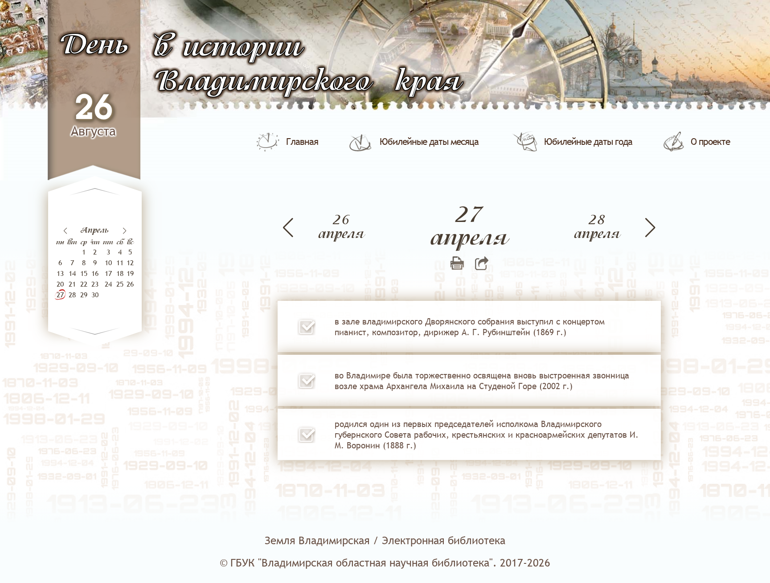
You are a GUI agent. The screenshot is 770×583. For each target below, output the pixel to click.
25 (119, 284)
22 (83, 284)
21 (72, 284)
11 (119, 262)
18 (119, 273)
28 (72, 295)
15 (83, 273)
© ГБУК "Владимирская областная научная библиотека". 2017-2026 (385, 562)
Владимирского (262, 82)
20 (60, 284)
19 (130, 273)
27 (60, 295)
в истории (227, 47)
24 (108, 284)
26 (93, 109)
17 (108, 273)
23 (94, 284)
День (93, 45)
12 (130, 262)
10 (108, 262)
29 (83, 295)
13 (60, 273)
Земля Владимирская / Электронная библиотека (385, 540)
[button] (125, 231)
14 (72, 273)
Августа (93, 131)
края (427, 82)
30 (94, 295)
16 (94, 273)
